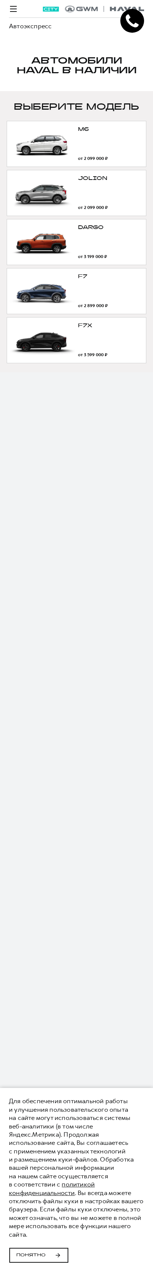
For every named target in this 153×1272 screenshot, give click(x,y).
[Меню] (13, 8)
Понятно (31, 1255)
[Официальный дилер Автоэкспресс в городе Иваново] (104, 9)
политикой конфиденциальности (52, 1188)
